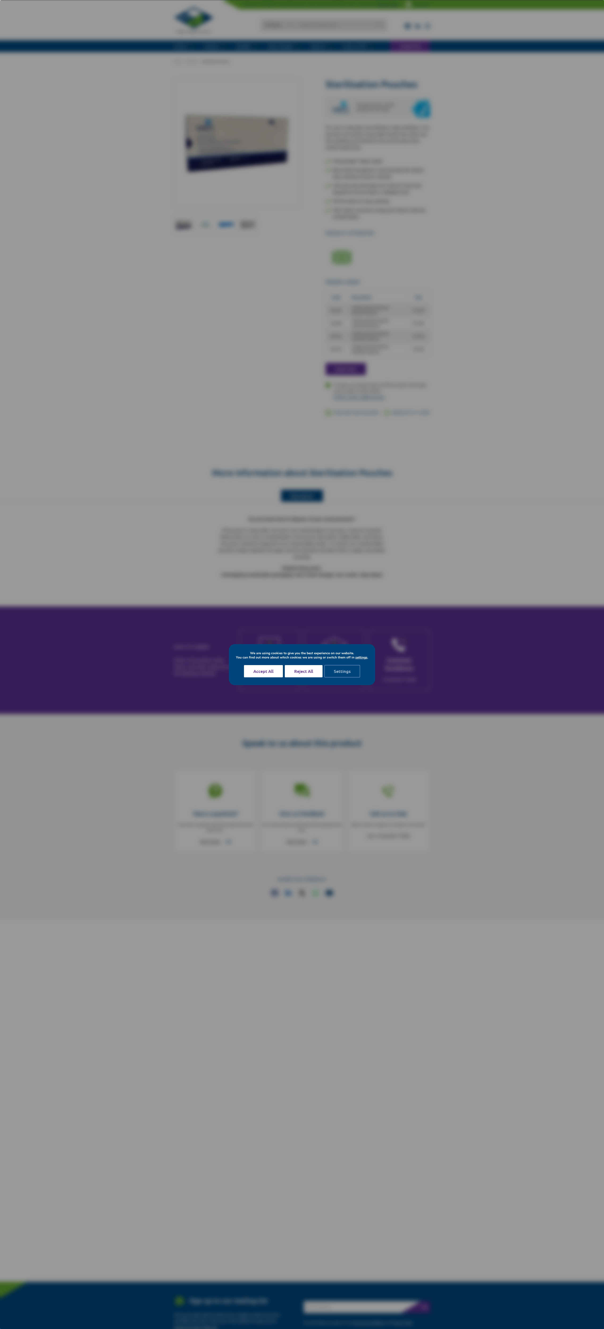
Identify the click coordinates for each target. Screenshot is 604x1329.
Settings (342, 671)
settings (361, 657)
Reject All (303, 671)
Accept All (263, 671)
